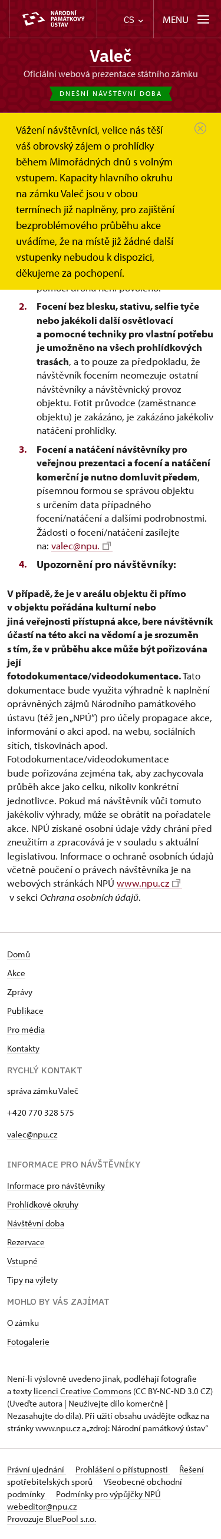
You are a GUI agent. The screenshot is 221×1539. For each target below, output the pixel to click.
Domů (18, 954)
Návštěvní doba (35, 1223)
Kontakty (23, 1048)
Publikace (25, 1010)
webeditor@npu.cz (42, 1506)
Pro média (26, 1029)
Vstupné (22, 1260)
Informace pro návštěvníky (56, 1185)
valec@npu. (75, 545)
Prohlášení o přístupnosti (122, 1469)
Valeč (110, 56)
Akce (16, 973)
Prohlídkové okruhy (42, 1204)
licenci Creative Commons (82, 1391)
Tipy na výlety (32, 1279)
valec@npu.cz (32, 1134)
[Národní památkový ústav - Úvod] (53, 19)
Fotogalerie (28, 1341)
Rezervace (26, 1242)
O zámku (23, 1322)
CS (130, 19)
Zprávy (19, 991)
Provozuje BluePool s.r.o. (51, 1518)
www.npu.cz (143, 883)
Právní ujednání (36, 1469)
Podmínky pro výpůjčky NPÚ (108, 1494)
